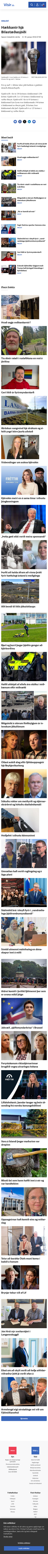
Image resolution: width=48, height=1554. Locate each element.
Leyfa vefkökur (24, 1548)
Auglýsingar (35, 1462)
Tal (35, 1517)
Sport (12, 1501)
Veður (35, 1506)
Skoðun (12, 1506)
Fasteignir (35, 1499)
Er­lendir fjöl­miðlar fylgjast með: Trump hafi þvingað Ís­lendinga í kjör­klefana (30, 268)
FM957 (35, 1512)
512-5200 (37, 1460)
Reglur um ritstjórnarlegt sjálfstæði (12, 1461)
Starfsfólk (35, 1473)
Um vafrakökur (35, 1481)
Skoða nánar (7, 1537)
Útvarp (13, 1512)
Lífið (12, 1504)
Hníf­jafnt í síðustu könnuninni (18, 836)
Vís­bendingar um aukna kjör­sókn (19, 462)
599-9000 (14, 1472)
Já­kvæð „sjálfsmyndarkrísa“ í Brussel (22, 1028)
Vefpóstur (35, 1478)
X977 (35, 1514)
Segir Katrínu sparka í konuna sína (31, 225)
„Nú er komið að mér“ (26, 212)
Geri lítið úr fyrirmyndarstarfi (29, 252)
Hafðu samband (35, 1465)
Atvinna (35, 1501)
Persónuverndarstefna (12, 1464)
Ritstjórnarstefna (35, 1468)
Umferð (35, 1475)
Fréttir (13, 1496)
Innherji (35, 1496)
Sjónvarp (12, 1509)
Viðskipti (12, 1499)
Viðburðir (35, 1504)
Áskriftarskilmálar (35, 1470)
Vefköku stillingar (24, 1543)
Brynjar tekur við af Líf (13, 1293)
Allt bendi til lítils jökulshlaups (18, 607)
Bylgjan (35, 1509)
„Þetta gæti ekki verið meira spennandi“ (23, 537)
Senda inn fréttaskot (35, 1483)
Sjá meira (24, 1419)
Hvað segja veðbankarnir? (28, 157)
